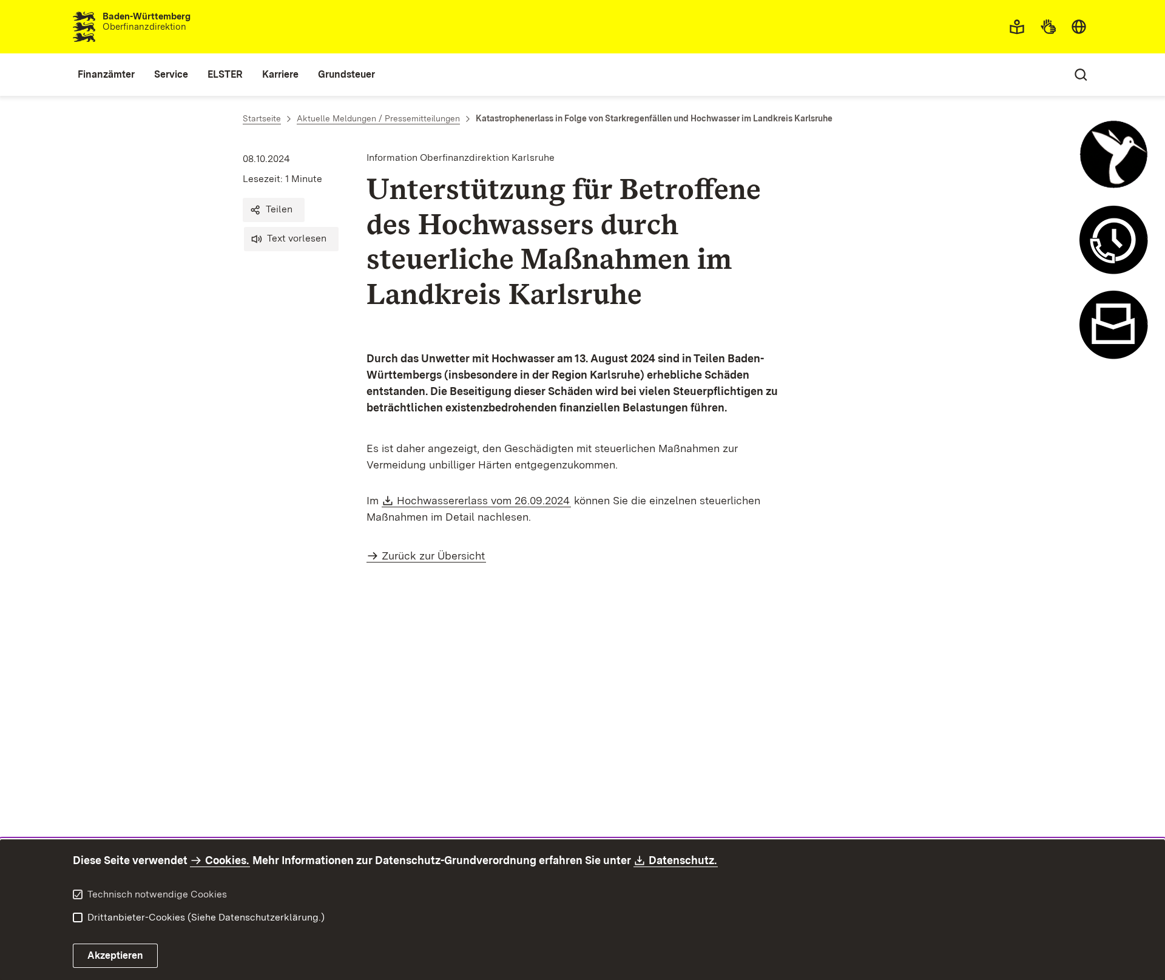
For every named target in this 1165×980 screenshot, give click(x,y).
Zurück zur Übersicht (433, 555)
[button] (274, 210)
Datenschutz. (683, 860)
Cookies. (227, 860)
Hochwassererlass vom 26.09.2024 (484, 500)
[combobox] (1078, 26)
